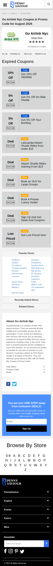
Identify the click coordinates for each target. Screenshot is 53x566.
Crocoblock (16, 265)
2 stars (33, 42)
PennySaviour (11, 492)
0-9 (8, 456)
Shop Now (36, 38)
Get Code (10, 82)
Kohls (33, 282)
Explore (8, 501)
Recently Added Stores (26, 300)
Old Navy (16, 284)
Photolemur (36, 262)
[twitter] (14, 384)
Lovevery (16, 276)
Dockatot (35, 260)
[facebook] (8, 384)
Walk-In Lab (36, 284)
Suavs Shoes (17, 282)
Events (7, 509)
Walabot (15, 287)
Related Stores (26, 306)
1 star (30, 42)
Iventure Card (37, 265)
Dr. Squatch (36, 273)
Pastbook (16, 260)
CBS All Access (37, 268)
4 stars (39, 42)
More (6, 527)
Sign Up (26, 429)
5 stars (43, 42)
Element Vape (18, 293)
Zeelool (15, 262)
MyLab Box (36, 271)
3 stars (36, 42)
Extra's (7, 518)
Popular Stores (26, 253)
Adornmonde (17, 273)
